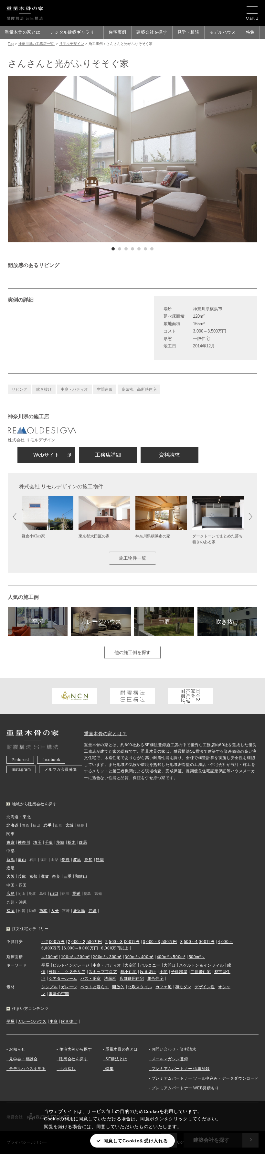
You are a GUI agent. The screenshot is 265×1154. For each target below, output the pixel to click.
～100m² (49, 957)
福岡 (10, 910)
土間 (164, 971)
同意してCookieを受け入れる (135, 1140)
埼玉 (37, 842)
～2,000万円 (53, 941)
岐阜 (77, 859)
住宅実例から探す (75, 1049)
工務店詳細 (108, 455)
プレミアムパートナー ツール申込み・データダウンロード (205, 1078)
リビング (19, 389)
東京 (10, 842)
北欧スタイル (140, 987)
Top (11, 44)
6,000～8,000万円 (81, 948)
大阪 (10, 876)
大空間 (130, 965)
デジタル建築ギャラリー (74, 32)
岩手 (47, 825)
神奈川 (24, 842)
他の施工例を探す (132, 652)
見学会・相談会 (23, 1059)
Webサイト (46, 455)
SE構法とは (116, 1059)
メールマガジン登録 (170, 1059)
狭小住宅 (129, 971)
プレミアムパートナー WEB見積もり (185, 1088)
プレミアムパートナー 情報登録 (181, 1068)
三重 (68, 876)
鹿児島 (79, 910)
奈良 (56, 876)
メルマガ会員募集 (60, 769)
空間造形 (104, 389)
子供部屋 (179, 971)
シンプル (49, 987)
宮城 (70, 825)
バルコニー (150, 965)
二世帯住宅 (200, 971)
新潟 (10, 859)
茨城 (60, 842)
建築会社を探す (151, 32)
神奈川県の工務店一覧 (36, 44)
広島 (10, 893)
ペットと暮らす (94, 987)
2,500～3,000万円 (122, 941)
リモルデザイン (71, 44)
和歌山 (81, 876)
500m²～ (197, 957)
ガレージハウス (100, 622)
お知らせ (17, 1049)
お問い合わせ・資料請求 (174, 1049)
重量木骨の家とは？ (105, 733)
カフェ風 (163, 987)
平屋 (38, 622)
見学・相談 (188, 32)
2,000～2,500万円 (85, 941)
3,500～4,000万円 (197, 941)
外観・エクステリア (67, 971)
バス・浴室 (90, 978)
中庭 (164, 622)
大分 (55, 910)
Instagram (21, 769)
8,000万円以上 (114, 948)
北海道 (12, 825)
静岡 (100, 859)
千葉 (49, 842)
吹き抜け (44, 389)
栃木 (72, 842)
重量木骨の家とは (22, 32)
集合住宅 (155, 978)
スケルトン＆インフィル (201, 965)
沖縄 (93, 910)
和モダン (183, 987)
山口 (54, 893)
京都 (33, 876)
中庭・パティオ (74, 389)
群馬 (83, 842)
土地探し (67, 1068)
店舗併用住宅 (132, 978)
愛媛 (76, 893)
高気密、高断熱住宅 (139, 389)
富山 (22, 859)
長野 (65, 859)
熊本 (43, 910)
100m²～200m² (75, 957)
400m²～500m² (171, 957)
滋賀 (45, 876)
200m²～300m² (107, 957)
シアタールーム (63, 978)
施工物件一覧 (132, 558)
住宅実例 (117, 32)
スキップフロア (103, 971)
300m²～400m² (139, 957)
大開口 (170, 965)
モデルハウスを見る (27, 1068)
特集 (250, 32)
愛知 (88, 859)
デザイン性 (205, 987)
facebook (51, 759)
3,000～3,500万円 (160, 941)
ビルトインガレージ (71, 965)
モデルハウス (222, 32)
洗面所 (110, 978)
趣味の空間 (59, 993)
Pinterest (20, 759)
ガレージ (69, 987)
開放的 (118, 987)
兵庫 (22, 876)
